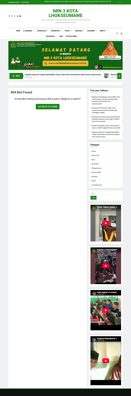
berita (94, 151)
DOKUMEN (91, 31)
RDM (61, 36)
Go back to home (47, 106)
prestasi (94, 176)
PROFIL (67, 31)
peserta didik (96, 172)
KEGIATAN (78, 31)
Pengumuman (96, 168)
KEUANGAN (50, 36)
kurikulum (95, 164)
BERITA (102, 31)
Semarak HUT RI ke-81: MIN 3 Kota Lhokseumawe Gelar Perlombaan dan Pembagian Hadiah (79, 2)
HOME (18, 31)
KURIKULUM (41, 31)
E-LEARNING (27, 31)
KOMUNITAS (55, 31)
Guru (93, 160)
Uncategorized (97, 185)
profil (93, 181)
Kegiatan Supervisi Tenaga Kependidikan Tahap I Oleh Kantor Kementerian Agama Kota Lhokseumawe (52, 75)
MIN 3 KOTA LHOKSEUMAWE (65, 13)
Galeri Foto (95, 155)
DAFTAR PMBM (71, 36)
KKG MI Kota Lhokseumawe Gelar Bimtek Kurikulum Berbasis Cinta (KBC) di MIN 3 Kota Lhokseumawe (106, 119)
